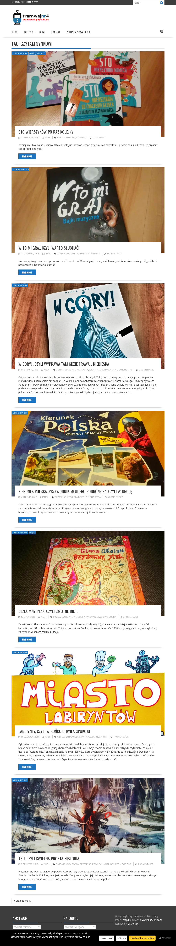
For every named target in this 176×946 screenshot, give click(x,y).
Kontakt (55, 32)
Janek (47, 137)
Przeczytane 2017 (37, 53)
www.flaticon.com (152, 919)
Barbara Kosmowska (67, 864)
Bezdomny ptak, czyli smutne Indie (48, 611)
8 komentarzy (115, 497)
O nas (42, 32)
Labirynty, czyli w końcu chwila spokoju (54, 731)
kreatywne (95, 369)
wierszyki (81, 137)
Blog (15, 32)
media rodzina (123, 864)
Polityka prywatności (79, 32)
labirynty (81, 736)
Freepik (125, 919)
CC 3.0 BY (133, 923)
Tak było (28, 32)
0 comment (99, 137)
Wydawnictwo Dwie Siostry (117, 369)
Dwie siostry (81, 369)
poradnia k (94, 253)
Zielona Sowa (93, 497)
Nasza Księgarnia (97, 736)
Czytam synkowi (20, 53)
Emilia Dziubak (106, 864)
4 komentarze (114, 253)
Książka (32, 532)
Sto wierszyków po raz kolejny (45, 132)
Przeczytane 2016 (21, 169)
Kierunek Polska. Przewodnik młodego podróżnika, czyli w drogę (75, 491)
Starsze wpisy (23, 900)
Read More (27, 156)
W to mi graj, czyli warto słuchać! (48, 248)
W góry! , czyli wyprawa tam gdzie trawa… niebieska (63, 364)
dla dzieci (81, 253)
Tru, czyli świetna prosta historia (48, 858)
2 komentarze (146, 369)
